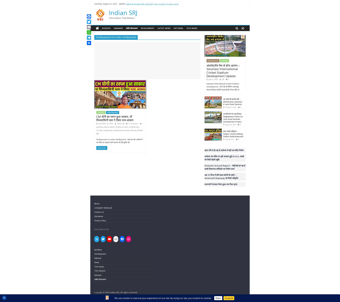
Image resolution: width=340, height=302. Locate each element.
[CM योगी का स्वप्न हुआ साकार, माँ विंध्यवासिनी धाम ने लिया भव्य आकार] (120, 81)
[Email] (89, 27)
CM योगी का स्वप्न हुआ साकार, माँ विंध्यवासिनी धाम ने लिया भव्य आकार (114, 118)
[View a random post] (243, 28)
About (96, 203)
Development (147, 28)
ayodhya (99, 127)
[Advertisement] (147, 60)
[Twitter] (89, 21)
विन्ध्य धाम (133, 130)
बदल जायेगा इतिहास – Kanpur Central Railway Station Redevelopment (233, 134)
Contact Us (99, 212)
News (96, 262)
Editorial (178, 28)
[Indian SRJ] (97, 28)
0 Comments (133, 124)
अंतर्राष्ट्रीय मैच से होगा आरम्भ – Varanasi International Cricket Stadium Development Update (223, 70)
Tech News (191, 28)
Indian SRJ (123, 12)
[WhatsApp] (89, 32)
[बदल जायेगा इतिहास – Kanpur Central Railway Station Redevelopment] (213, 130)
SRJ (223, 79)
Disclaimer (98, 216)
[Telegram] (89, 37)
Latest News (164, 28)
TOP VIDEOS (99, 271)
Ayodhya (106, 28)
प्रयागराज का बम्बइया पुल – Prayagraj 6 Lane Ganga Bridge (149, 4)
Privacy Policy (100, 220)
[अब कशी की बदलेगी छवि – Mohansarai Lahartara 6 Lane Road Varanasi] (213, 98)
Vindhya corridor (121, 127)
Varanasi (118, 28)
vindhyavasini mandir (121, 130)
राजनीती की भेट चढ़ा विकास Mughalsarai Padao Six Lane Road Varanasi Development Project (233, 118)
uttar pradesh (109, 127)
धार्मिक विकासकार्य (132, 28)
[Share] (89, 43)
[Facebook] (89, 16)
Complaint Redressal (103, 208)
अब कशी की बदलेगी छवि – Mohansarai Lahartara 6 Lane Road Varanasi (232, 102)
